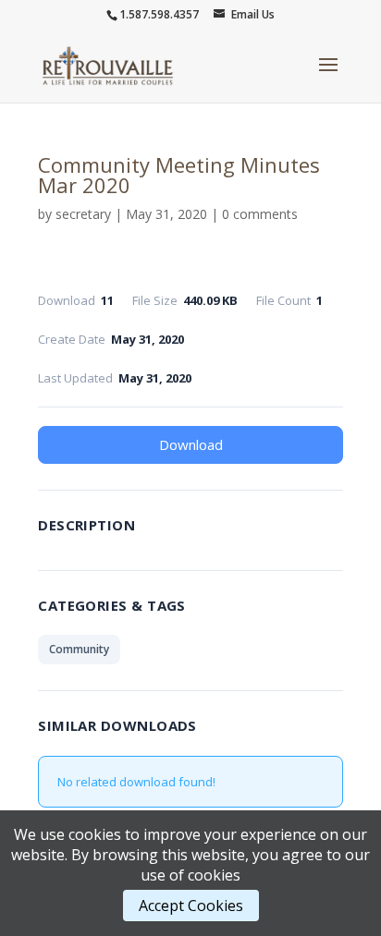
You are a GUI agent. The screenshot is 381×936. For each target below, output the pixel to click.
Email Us (253, 14)
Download (191, 444)
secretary (83, 214)
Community (79, 649)
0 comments (260, 214)
